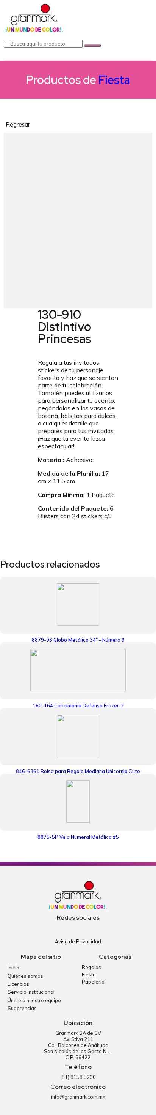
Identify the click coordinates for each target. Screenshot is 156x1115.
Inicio (13, 968)
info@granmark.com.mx (78, 1097)
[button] (145, 19)
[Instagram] (84, 929)
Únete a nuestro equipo (34, 1000)
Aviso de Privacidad (78, 941)
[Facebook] (72, 929)
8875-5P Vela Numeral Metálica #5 (78, 837)
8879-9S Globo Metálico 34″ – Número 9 (78, 640)
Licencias (18, 984)
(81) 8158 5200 (78, 1077)
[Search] (92, 45)
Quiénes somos (25, 976)
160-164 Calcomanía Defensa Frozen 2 (78, 705)
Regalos (91, 967)
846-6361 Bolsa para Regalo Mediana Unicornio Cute (78, 771)
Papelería (93, 982)
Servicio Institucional (31, 992)
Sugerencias (22, 1008)
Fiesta (114, 79)
